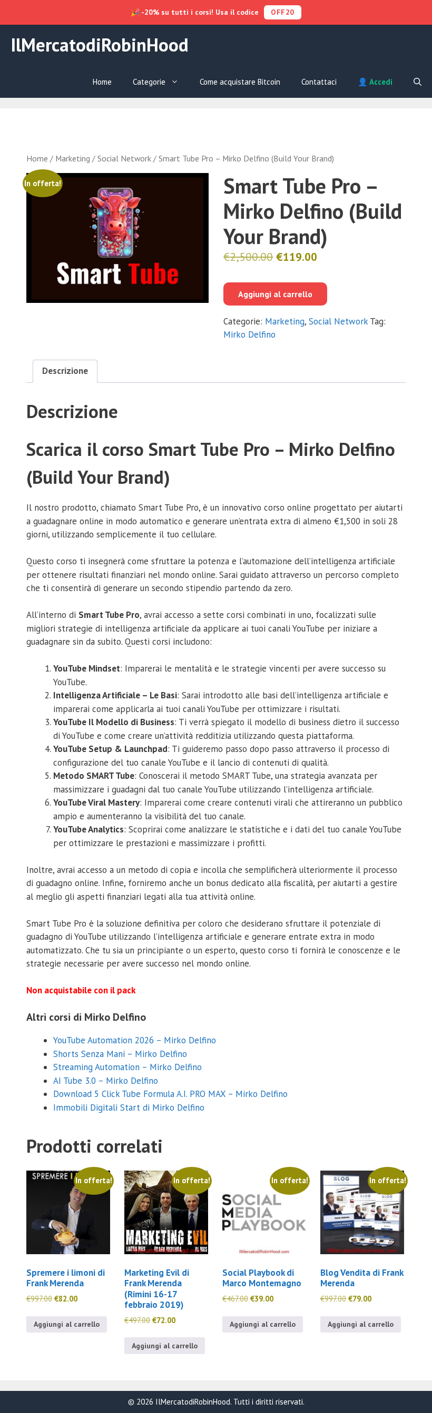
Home (102, 82)
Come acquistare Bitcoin (240, 82)
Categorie (149, 82)
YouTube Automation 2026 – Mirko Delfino (134, 1040)
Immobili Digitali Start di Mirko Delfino (128, 1107)
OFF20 (282, 12)
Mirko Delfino (249, 334)
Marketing (72, 158)
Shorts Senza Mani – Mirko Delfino (120, 1054)
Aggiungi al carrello (275, 294)
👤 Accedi (375, 82)
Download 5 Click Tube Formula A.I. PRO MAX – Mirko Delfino (170, 1094)
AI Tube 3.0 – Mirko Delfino (105, 1080)
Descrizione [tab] (65, 371)
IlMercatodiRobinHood (100, 45)
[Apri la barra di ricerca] (417, 82)
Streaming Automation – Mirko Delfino (127, 1067)
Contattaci (319, 82)
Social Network (124, 158)
